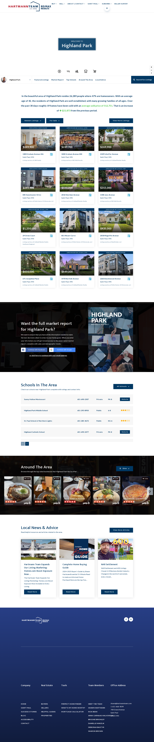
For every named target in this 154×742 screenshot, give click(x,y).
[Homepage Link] (29, 6)
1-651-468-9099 (117, 707)
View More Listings (121, 121)
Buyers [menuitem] (44, 704)
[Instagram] (130, 619)
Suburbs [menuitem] (106, 4)
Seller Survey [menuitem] (121, 4)
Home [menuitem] (23, 704)
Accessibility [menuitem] (27, 719)
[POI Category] (59, 71)
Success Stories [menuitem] (29, 712)
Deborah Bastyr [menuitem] (96, 727)
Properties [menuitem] (46, 716)
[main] (77, 310)
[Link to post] (38, 549)
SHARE (28, 478)
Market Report (57, 80)
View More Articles (121, 530)
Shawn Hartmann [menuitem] (96, 708)
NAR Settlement (109, 564)
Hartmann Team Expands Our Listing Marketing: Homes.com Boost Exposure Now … (38, 569)
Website (125, 399)
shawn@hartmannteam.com (121, 703)
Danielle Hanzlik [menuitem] (96, 723)
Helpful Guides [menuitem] (48, 712)
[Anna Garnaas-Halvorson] (4, 80)
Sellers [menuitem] (45, 708)
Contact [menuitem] (25, 723)
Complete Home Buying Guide (75, 566)
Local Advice (100, 80)
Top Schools (71, 80)
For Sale (53, 121)
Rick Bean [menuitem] (92, 712)
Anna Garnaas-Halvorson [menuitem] (100, 716)
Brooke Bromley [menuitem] (96, 719)
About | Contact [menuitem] (75, 4)
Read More (32, 592)
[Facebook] (125, 619)
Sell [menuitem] (61, 4)
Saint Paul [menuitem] (93, 4)
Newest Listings (32, 121)
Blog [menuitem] (23, 716)
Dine (125, 468)
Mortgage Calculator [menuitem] (72, 712)
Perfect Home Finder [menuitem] (71, 704)
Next (150, 491)
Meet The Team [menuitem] (95, 704)
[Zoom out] (151, 70)
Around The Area (86, 80)
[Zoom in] (151, 67)
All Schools (122, 386)
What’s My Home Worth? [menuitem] (73, 708)
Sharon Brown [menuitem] (95, 731)
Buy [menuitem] (54, 4)
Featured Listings (41, 80)
